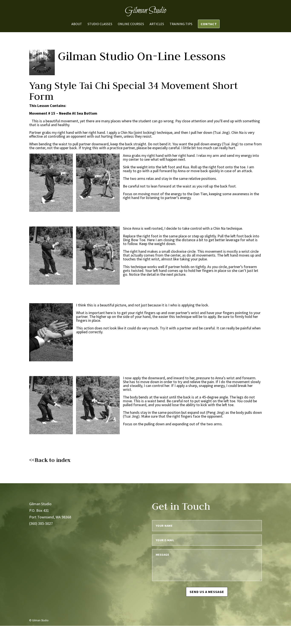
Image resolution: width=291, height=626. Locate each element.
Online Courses (131, 24)
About (76, 24)
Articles (157, 24)
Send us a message (207, 592)
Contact (209, 24)
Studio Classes (100, 24)
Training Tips (181, 24)
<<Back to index (50, 460)
